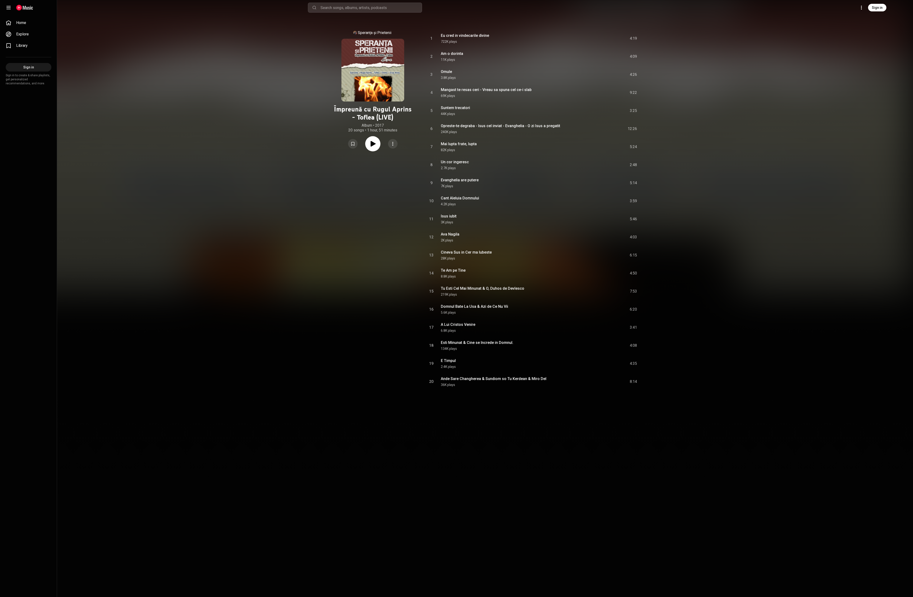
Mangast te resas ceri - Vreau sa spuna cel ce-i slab (486, 89)
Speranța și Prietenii (374, 32)
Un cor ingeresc (455, 162)
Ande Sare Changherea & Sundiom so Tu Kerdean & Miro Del (493, 378)
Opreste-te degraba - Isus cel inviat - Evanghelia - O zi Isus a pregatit (500, 126)
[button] (353, 144)
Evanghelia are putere (460, 180)
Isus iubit (448, 216)
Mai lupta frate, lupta (459, 144)
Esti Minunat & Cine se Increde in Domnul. (477, 342)
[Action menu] (393, 144)
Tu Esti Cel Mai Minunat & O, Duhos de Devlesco (482, 288)
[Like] (597, 38)
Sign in (877, 8)
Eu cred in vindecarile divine (465, 35)
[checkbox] (633, 38)
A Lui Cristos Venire (458, 324)
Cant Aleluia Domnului (460, 198)
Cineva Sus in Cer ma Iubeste (466, 252)
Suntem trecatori (455, 108)
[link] (28, 23)
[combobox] (371, 7)
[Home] (24, 7)
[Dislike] (606, 38)
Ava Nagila (450, 234)
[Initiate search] (314, 7)
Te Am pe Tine (453, 270)
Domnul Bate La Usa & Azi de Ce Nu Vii (474, 306)
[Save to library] (353, 144)
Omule (446, 71)
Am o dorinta (452, 53)
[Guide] (8, 7)
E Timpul (448, 360)
